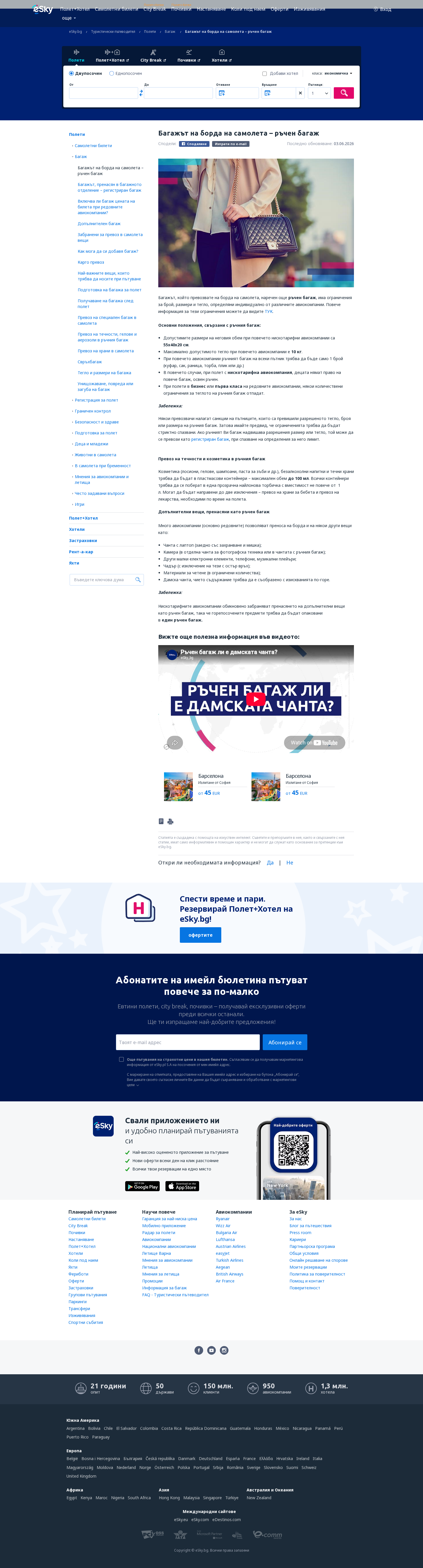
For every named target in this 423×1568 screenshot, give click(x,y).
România (235, 1467)
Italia (317, 1458)
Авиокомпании (156, 1239)
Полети (77, 134)
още (67, 18)
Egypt (71, 1497)
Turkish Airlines (229, 1260)
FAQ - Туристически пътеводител (175, 1294)
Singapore (212, 1497)
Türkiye (232, 1497)
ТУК (269, 311)
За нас (295, 1218)
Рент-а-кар (81, 551)
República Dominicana (205, 1428)
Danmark (186, 1458)
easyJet (223, 1253)
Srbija (218, 1467)
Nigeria (117, 1497)
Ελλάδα (266, 1458)
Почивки (181, 9)
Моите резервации (308, 1267)
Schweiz (309, 1467)
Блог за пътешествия (310, 1225)
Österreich (164, 1467)
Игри (79, 504)
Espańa (233, 1458)
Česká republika (160, 1458)
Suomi (292, 1467)
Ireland (302, 1458)
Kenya (86, 1497)
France (249, 1458)
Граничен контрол (93, 411)
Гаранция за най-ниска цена (169, 1218)
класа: (317, 73)
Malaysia (191, 1497)
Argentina (75, 1428)
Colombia (149, 1428)
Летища (150, 1267)
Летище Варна (156, 1253)
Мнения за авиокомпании (167, 1260)
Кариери (297, 1239)
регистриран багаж (210, 439)
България (132, 1458)
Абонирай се (285, 1042)
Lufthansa (225, 1239)
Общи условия (304, 1253)
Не (289, 862)
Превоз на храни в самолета (106, 350)
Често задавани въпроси (99, 493)
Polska (184, 1467)
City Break (155, 9)
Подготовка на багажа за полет (110, 289)
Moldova (105, 1467)
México (282, 1428)
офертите (200, 935)
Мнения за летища (160, 1274)
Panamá (323, 1428)
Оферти (280, 9)
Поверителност (304, 1287)
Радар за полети (158, 1232)
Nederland (126, 1467)
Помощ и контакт (307, 1281)
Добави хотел (284, 73)
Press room (300, 1232)
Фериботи (78, 1274)
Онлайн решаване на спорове (318, 1260)
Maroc (102, 1497)
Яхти (74, 563)
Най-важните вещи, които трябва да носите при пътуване (109, 276)
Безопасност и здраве (97, 422)
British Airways (229, 1274)
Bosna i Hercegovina (100, 1458)
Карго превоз (91, 262)
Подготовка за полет (96, 433)
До (146, 85)
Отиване (223, 85)
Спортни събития (85, 1322)
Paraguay (101, 1437)
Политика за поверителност (317, 1274)
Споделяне (196, 144)
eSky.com (200, 1519)
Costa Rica (171, 1428)
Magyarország (79, 1467)
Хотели (77, 529)
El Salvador (126, 1428)
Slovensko (273, 1467)
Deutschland (210, 1458)
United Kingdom (81, 1476)
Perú (338, 1428)
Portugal (201, 1467)
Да (270, 862)
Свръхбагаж (90, 361)
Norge (145, 1467)
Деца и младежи (91, 443)
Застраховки (83, 540)
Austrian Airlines (231, 1246)
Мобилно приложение (164, 1225)
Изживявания (309, 9)
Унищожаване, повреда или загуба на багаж (105, 386)
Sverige (253, 1467)
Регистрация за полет (96, 400)
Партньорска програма (312, 1246)
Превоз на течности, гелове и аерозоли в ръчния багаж (107, 337)
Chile (108, 1428)
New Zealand (259, 1497)
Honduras (263, 1428)
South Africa (139, 1497)
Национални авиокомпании (169, 1246)
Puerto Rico (77, 1437)
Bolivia (94, 1428)
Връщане (269, 85)
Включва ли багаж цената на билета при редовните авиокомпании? (106, 206)
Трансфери (79, 1308)
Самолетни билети (116, 9)
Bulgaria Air (226, 1232)
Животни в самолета (95, 454)
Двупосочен (88, 73)
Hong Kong (169, 1497)
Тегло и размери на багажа (104, 372)
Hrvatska (284, 1458)
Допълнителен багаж (99, 223)
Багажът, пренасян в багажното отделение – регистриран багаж (110, 187)
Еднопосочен (128, 73)
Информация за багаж (164, 1287)
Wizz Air (223, 1225)
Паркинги (77, 1301)
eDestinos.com (226, 1519)
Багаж (81, 156)
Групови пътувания (87, 1294)
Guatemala (240, 1428)
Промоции (152, 1281)
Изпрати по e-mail (231, 144)
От (71, 85)
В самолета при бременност (103, 465)
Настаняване (211, 9)
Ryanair (223, 1218)
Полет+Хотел (75, 9)
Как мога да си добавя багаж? (108, 251)
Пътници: (315, 85)
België (72, 1458)
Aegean (223, 1267)
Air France (225, 1281)
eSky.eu (181, 1519)
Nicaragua (302, 1428)
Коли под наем (248, 9)
